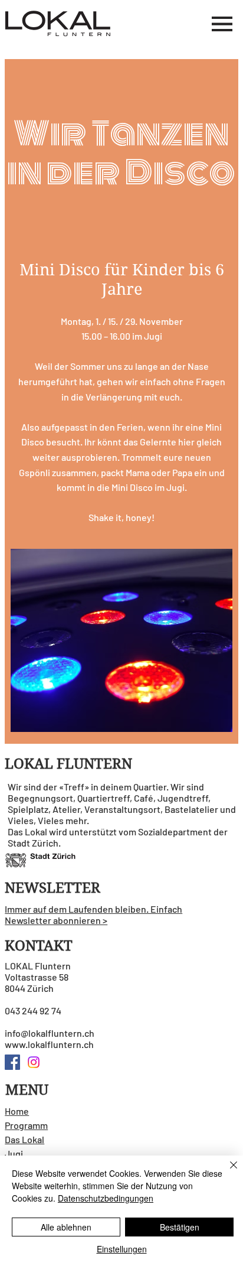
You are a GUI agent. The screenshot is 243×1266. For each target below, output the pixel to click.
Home (17, 1111)
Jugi (14, 1153)
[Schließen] (226, 1172)
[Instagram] (33, 1062)
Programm (26, 1125)
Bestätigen (179, 1227)
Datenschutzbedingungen (105, 1198)
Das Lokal (24, 1139)
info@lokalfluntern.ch (49, 1033)
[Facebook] (12, 1062)
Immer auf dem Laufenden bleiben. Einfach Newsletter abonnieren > (93, 914)
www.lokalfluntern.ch (49, 1044)
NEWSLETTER (52, 888)
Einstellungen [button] (122, 1249)
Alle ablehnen (66, 1227)
